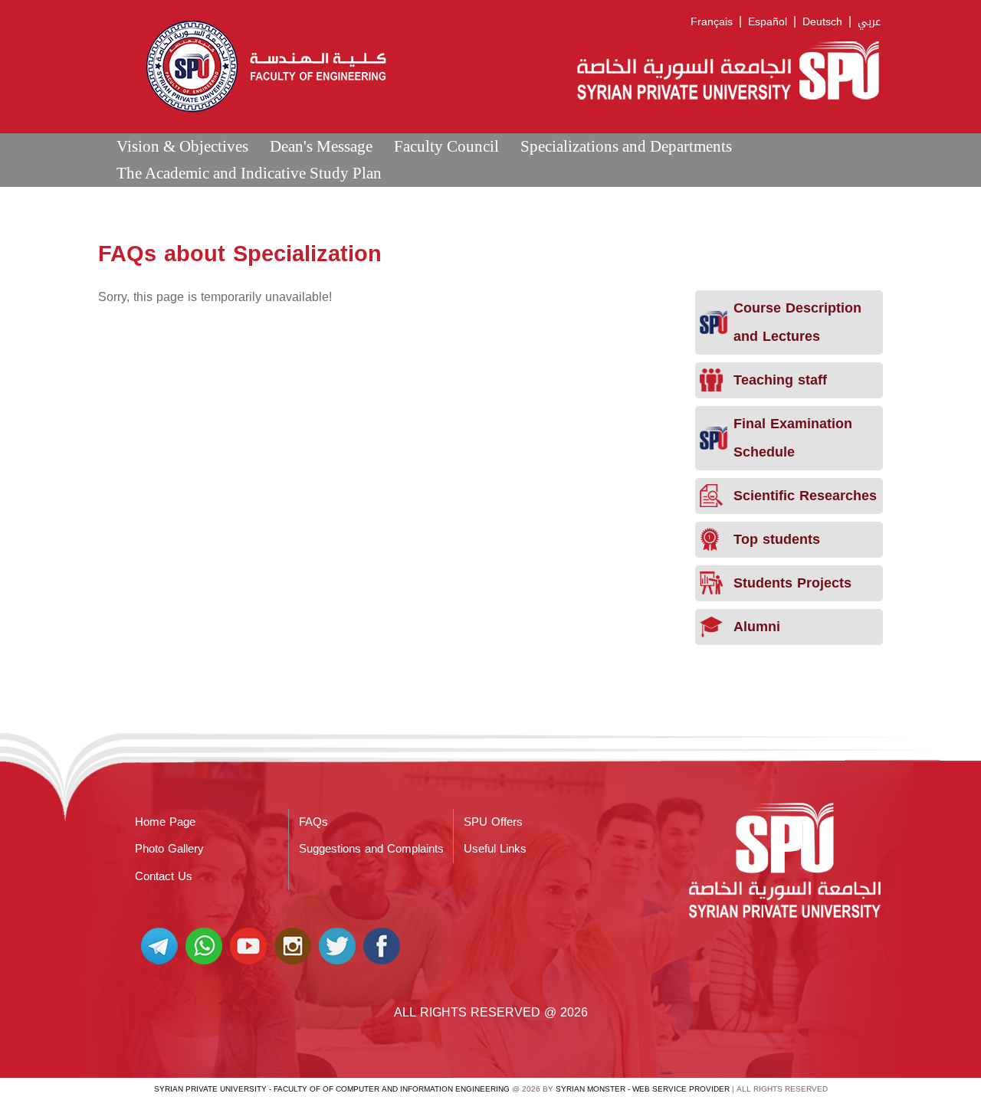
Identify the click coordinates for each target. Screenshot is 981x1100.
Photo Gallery (169, 848)
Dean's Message (321, 146)
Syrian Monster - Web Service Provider (643, 1089)
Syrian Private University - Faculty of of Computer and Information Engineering (332, 1089)
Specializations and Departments (626, 146)
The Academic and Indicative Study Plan (249, 173)
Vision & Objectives (182, 146)
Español (767, 21)
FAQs (313, 822)
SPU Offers (493, 822)
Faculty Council (446, 146)
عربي (869, 21)
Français (712, 21)
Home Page (165, 822)
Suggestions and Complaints (371, 848)
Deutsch (822, 21)
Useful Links (495, 848)
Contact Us (163, 876)
